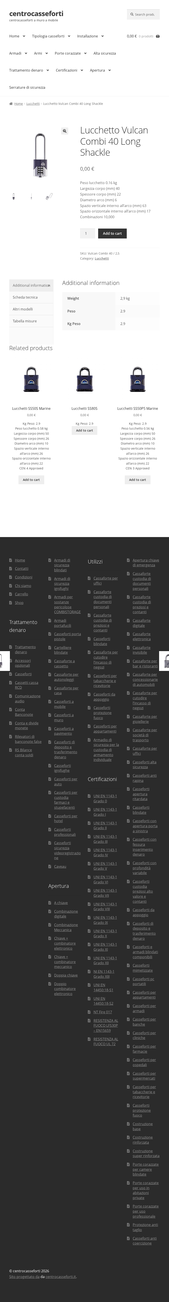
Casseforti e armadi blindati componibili (145, 951)
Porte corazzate (68, 53)
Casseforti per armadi (144, 1008)
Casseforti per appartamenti (105, 729)
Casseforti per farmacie (144, 1049)
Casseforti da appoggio (104, 697)
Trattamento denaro (26, 70)
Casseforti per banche (144, 1022)
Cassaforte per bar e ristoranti (145, 664)
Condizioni (23, 577)
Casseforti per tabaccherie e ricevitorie (105, 680)
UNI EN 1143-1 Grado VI (105, 880)
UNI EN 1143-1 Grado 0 (105, 798)
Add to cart (112, 233)
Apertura (97, 70)
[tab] (31, 286)
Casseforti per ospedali (144, 1062)
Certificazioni (66, 70)
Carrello (21, 594)
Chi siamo (23, 585)
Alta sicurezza (105, 53)
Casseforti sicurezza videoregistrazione (67, 850)
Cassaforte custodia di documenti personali (103, 599)
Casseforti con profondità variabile (144, 868)
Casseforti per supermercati (144, 1076)
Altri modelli (22, 309)
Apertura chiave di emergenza (146, 563)
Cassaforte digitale (142, 623)
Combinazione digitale (66, 914)
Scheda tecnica (25, 297)
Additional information (31, 285)
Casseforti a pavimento (64, 731)
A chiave (61, 902)
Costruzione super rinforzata (146, 1153)
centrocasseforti (36, 13)
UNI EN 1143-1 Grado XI (105, 947)
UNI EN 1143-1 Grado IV (105, 852)
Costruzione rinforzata (143, 1140)
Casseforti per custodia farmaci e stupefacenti (65, 800)
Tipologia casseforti (48, 36)
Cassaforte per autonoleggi (66, 677)
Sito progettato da (24, 1276)
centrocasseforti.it (61, 1276)
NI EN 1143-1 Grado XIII (104, 974)
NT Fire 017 (103, 1012)
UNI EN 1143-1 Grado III (105, 839)
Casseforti (23, 674)
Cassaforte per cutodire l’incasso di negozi (106, 660)
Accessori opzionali (23, 663)
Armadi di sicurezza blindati (62, 565)
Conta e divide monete (27, 726)
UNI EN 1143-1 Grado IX (105, 920)
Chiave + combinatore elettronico (65, 943)
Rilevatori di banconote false (28, 739)
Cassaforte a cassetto (64, 664)
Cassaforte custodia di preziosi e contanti (103, 623)
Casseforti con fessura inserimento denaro (144, 847)
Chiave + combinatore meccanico (65, 961)
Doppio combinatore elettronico (65, 988)
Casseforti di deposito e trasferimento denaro (65, 749)
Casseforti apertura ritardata (141, 794)
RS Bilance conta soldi (24, 752)
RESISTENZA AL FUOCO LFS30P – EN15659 (106, 1025)
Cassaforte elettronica (142, 636)
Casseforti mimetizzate (143, 968)
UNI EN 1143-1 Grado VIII (105, 907)
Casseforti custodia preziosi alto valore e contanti (143, 891)
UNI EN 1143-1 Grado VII (105, 893)
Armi (38, 53)
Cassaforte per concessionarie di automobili (145, 679)
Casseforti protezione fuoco (103, 712)
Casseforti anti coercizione (145, 1241)
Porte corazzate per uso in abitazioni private (146, 1190)
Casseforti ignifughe (62, 768)
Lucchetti (33, 104)
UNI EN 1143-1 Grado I (105, 812)
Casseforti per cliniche (144, 1035)
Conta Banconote (24, 712)
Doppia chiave (66, 975)
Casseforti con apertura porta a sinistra (145, 825)
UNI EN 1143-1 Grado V (105, 866)
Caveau (60, 866)
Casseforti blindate (102, 641)
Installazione (87, 36)
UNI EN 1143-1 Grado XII (105, 961)
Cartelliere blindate (62, 650)
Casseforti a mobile (64, 704)
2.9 (122, 323)
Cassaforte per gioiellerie (145, 719)
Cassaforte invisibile (142, 650)
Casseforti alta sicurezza (144, 765)
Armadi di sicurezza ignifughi (62, 583)
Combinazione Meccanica (66, 927)
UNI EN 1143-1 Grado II (105, 826)
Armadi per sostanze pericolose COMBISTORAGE (67, 604)
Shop (19, 602)
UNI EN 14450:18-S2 (103, 1001)
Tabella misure (24, 321)
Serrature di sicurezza (27, 87)
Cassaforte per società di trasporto (145, 735)
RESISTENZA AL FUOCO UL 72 (106, 1042)
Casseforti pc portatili (143, 981)
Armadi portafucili (62, 623)
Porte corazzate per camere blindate (146, 1169)
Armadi (15, 53)
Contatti (21, 568)
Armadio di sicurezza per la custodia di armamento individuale (106, 749)
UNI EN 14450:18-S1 (103, 987)
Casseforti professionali (65, 832)
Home (14, 36)
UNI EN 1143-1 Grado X (105, 933)
